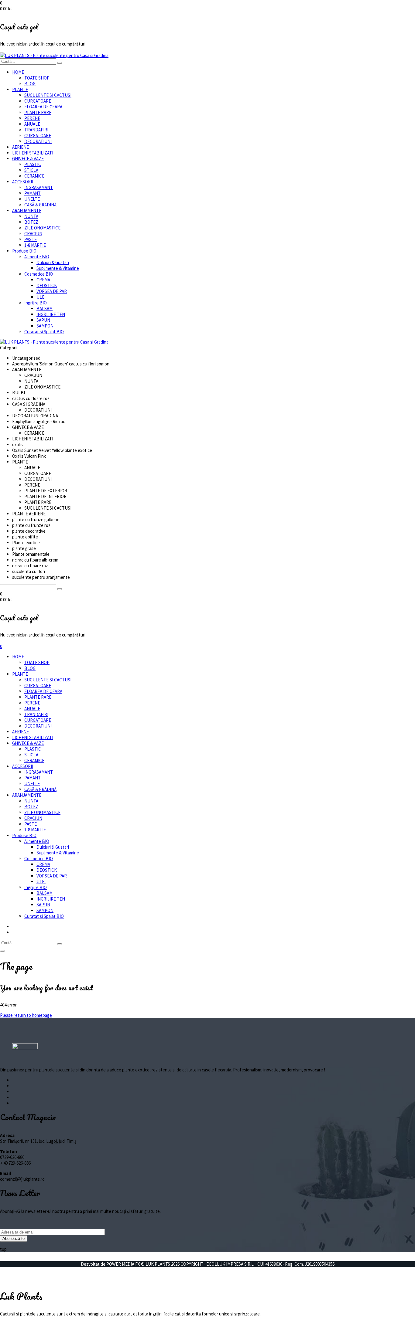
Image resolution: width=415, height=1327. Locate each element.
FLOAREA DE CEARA (43, 107)
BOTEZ (31, 222)
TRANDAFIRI (36, 130)
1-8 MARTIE (35, 245)
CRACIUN (33, 233)
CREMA (43, 280)
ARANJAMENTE (26, 210)
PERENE (32, 118)
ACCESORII (22, 182)
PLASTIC (32, 164)
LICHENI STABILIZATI (32, 153)
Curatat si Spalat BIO (44, 331)
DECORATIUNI (38, 141)
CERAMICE (34, 176)
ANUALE (32, 124)
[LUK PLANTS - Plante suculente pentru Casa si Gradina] (54, 55)
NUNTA (31, 216)
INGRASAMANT (38, 187)
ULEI (41, 297)
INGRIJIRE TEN (50, 314)
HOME (18, 72)
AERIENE (20, 147)
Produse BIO (24, 251)
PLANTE (20, 89)
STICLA (31, 170)
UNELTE (32, 199)
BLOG (30, 84)
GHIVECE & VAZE (28, 158)
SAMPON (44, 326)
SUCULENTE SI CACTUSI (47, 95)
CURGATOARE (37, 101)
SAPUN (43, 320)
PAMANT (32, 193)
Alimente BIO (36, 257)
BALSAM (44, 308)
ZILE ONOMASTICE (42, 228)
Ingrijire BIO (35, 303)
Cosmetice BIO (38, 274)
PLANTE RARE (37, 112)
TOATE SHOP (37, 78)
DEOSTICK (46, 285)
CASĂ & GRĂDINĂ (40, 205)
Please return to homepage (26, 1015)
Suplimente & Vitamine (57, 268)
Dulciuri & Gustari (52, 262)
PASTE (30, 239)
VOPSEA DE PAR (51, 291)
